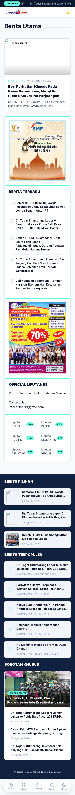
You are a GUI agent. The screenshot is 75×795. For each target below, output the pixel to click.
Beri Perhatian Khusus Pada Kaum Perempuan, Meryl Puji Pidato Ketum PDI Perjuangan (33, 91)
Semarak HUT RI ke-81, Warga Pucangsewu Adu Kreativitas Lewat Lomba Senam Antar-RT (40, 206)
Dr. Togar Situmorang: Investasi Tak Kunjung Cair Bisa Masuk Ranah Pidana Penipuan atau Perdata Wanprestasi (39, 265)
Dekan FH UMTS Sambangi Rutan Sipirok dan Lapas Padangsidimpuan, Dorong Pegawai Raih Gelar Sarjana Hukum (39, 243)
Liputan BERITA (18, 43)
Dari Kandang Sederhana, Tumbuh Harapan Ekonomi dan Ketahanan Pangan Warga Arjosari (38, 284)
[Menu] (57, 12)
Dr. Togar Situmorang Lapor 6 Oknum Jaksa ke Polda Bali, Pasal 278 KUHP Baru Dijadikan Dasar (38, 224)
